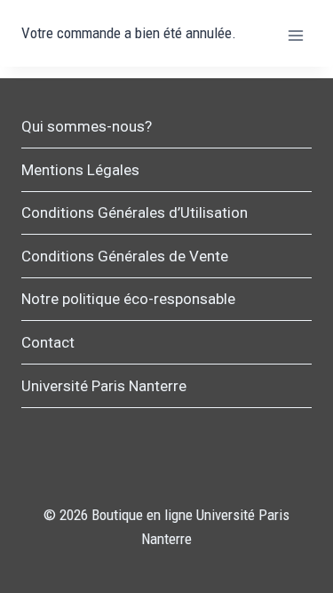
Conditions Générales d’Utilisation (134, 212)
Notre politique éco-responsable (128, 299)
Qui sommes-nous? (86, 126)
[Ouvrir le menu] (295, 35)
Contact (48, 342)
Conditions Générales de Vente (124, 256)
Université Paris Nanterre (103, 386)
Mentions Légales (80, 170)
